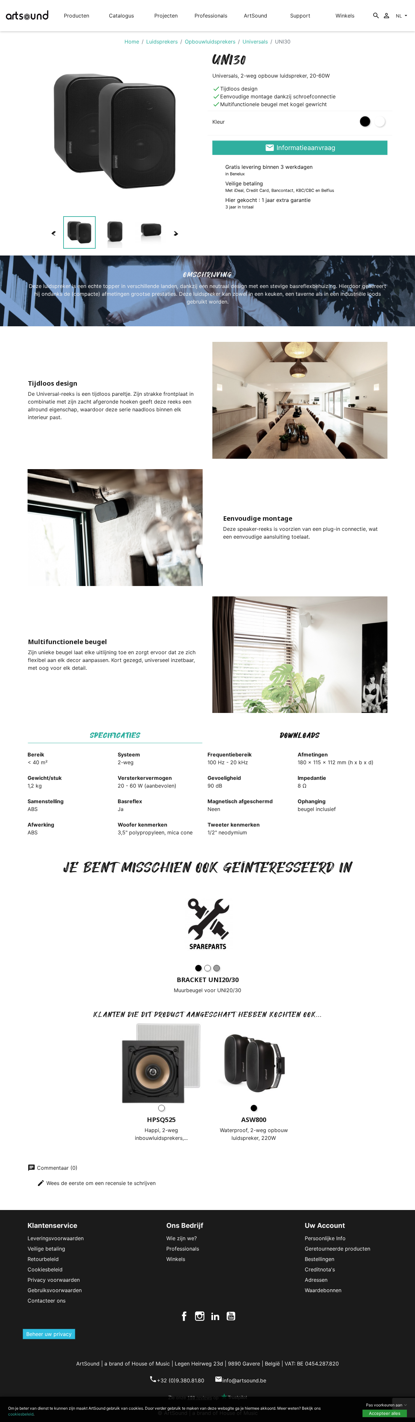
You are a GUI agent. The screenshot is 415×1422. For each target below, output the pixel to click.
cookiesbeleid (20, 1414)
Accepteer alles (384, 1413)
